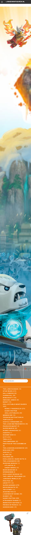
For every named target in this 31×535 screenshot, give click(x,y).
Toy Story (7, 490)
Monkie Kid (8, 415)
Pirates (6, 481)
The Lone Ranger (10, 389)
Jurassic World (10, 479)
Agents (6, 433)
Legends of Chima (11, 494)
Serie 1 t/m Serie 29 (13, 409)
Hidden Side (8, 507)
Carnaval (7, 396)
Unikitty (7, 483)
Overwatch (8, 492)
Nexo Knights (9, 487)
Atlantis (9, 466)
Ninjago (7, 450)
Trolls (6, 439)
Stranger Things (11, 501)
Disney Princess (10, 431)
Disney (6, 496)
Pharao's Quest (10, 426)
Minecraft (8, 398)
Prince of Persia (10, 505)
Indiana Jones (9, 400)
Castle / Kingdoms (11, 422)
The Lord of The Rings (13, 476)
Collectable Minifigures (15, 404)
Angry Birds (10, 468)
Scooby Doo (8, 435)
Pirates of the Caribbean (14, 444)
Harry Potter (9, 498)
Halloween (8, 393)
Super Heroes (9, 485)
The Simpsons (9, 442)
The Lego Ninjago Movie (14, 448)
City (5, 437)
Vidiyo (6, 452)
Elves (6, 455)
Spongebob (8, 472)
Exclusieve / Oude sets (13, 459)
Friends (6, 457)
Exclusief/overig (11, 474)
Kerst (5, 402)
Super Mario (8, 428)
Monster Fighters (11, 503)
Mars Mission (9, 470)
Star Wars (8, 391)
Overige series (10, 463)
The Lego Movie (10, 461)
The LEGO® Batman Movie (14, 424)
